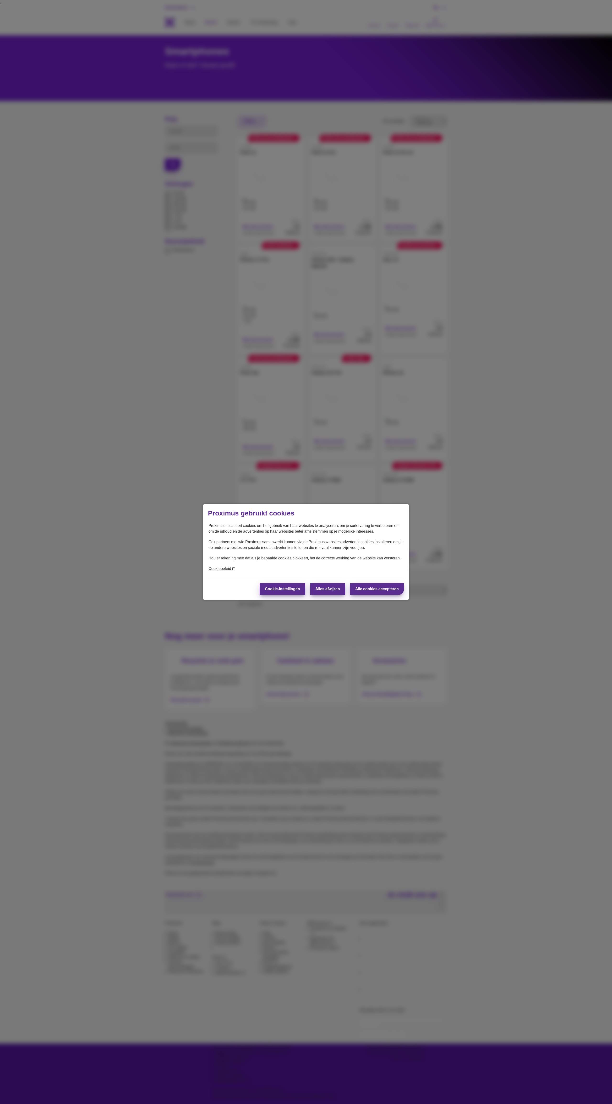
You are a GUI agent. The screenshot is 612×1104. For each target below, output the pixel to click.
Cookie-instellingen (282, 589)
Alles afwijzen (327, 589)
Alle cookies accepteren (377, 589)
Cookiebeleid (219, 569)
